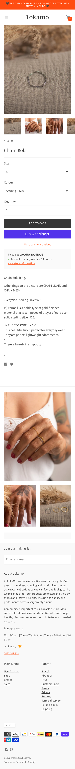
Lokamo (26, 757)
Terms (45, 688)
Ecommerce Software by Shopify (20, 761)
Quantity (10, 201)
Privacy (46, 692)
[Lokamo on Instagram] (11, 749)
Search (46, 671)
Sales (7, 684)
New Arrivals (11, 671)
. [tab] (4, 354)
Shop (7, 675)
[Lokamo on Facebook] (6, 749)
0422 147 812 (11, 653)
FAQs (44, 680)
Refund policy (50, 705)
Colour (8, 182)
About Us (47, 675)
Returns (46, 696)
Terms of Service (51, 700)
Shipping (47, 709)
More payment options (37, 244)
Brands (8, 680)
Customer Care (50, 684)
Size (6, 163)
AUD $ (8, 725)
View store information (21, 263)
